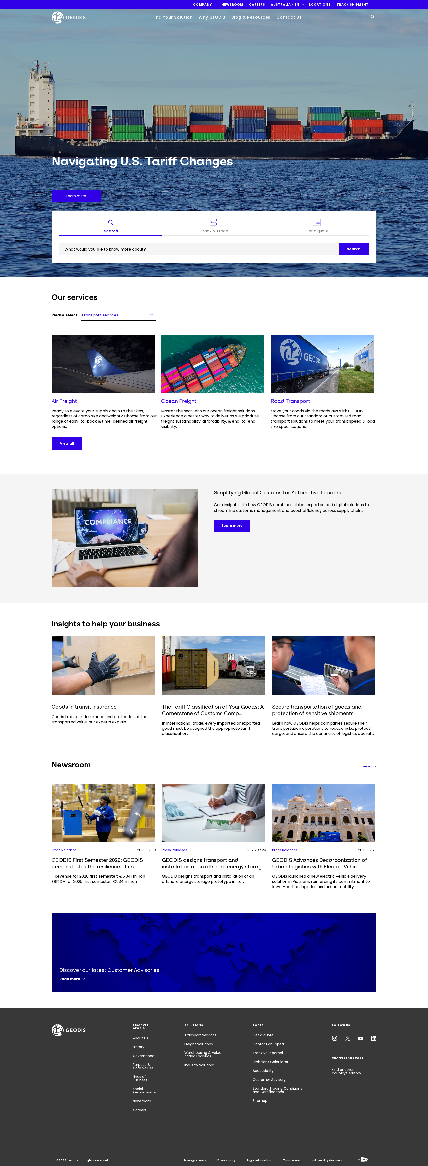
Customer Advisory (269, 1079)
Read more (69, 979)
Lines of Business (140, 1078)
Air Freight (64, 401)
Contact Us (289, 17)
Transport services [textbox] (99, 314)
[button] (202, 4)
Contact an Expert (268, 1044)
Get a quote (263, 1035)
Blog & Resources (250, 17)
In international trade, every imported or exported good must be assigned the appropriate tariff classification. (211, 728)
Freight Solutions (198, 1044)
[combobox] (118, 314)
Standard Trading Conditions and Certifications (277, 1090)
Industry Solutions (199, 1065)
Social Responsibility (144, 1090)
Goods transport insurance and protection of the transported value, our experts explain (99, 719)
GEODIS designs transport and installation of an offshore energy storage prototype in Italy (208, 879)
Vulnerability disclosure (327, 1160)
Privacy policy (226, 1160)
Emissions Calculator (270, 1062)
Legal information (259, 1160)
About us (140, 1038)
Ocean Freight (178, 401)
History (138, 1047)
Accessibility (263, 1070)
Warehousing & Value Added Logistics (202, 1054)
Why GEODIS (212, 17)
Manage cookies (195, 1160)
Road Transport (290, 401)
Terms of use (291, 1160)
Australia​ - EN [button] (285, 4)
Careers (139, 1110)
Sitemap (260, 1100)
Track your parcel (268, 1053)
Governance (143, 1056)
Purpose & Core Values (143, 1066)
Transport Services (200, 1035)
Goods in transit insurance (84, 707)
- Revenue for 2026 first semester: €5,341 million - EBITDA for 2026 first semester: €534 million (100, 879)
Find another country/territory (346, 1071)
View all (67, 443)
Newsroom (142, 1101)
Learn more (232, 525)
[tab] (110, 227)
